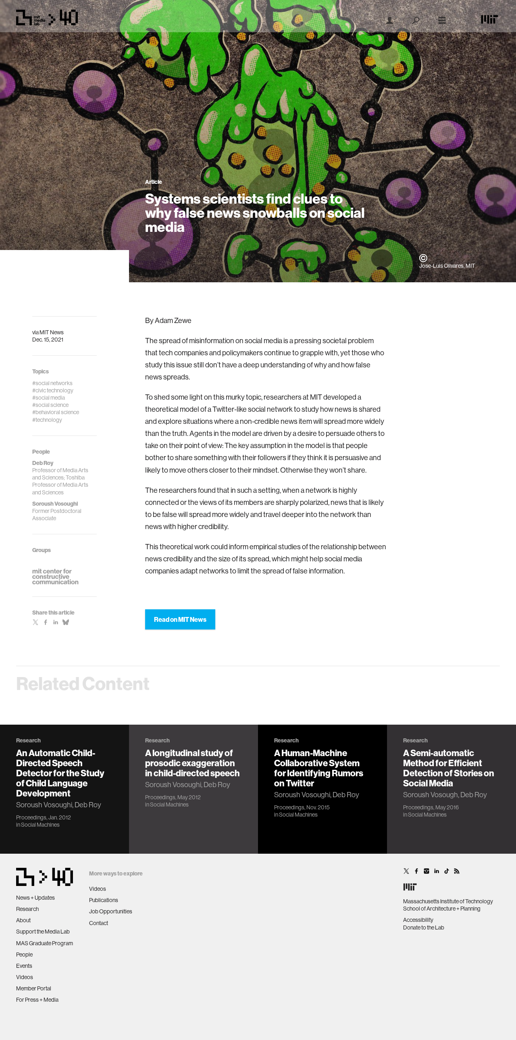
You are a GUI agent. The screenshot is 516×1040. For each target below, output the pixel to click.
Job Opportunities (110, 911)
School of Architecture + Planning (442, 908)
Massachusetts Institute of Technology (448, 901)
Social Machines (40, 824)
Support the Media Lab (43, 931)
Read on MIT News (180, 619)
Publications (103, 900)
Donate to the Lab (423, 927)
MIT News (52, 332)
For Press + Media (37, 999)
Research (27, 909)
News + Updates (35, 897)
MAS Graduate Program (44, 943)
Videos (24, 977)
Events (24, 965)
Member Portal (33, 988)
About (23, 920)
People (24, 954)
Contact (98, 923)
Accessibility (418, 919)
